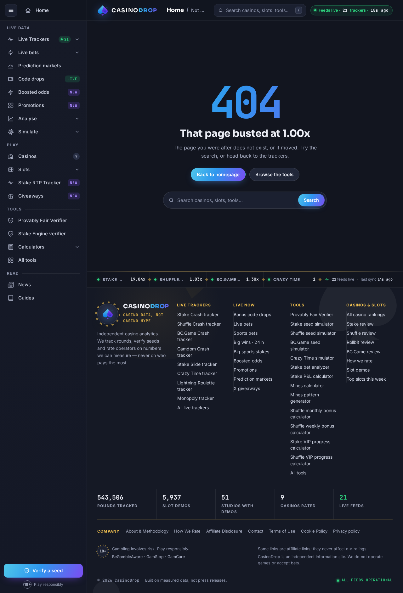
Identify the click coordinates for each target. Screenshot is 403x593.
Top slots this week (366, 379)
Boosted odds (248, 360)
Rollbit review (360, 342)
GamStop (155, 556)
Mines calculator (307, 385)
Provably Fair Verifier (311, 314)
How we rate (359, 360)
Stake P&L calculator (311, 376)
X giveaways (247, 388)
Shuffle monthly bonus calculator (313, 413)
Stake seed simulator (311, 324)
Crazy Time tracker (197, 373)
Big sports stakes (251, 351)
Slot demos (358, 369)
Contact (255, 531)
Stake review (360, 324)
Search (311, 200)
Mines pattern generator (304, 398)
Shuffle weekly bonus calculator (312, 429)
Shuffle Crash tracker (199, 324)
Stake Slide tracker (197, 364)
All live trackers (193, 407)
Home (175, 10)
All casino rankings (366, 314)
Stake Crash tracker (198, 314)
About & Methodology (147, 531)
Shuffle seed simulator (313, 333)
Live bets (243, 324)
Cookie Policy (314, 531)
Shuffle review (361, 333)
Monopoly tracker (195, 398)
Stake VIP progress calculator (310, 444)
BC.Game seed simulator (305, 345)
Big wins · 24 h (249, 342)
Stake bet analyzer (309, 367)
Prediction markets (253, 379)
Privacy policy (346, 531)
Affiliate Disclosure (224, 531)
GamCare (176, 556)
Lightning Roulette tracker (196, 386)
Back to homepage (218, 174)
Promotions (245, 369)
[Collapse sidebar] (11, 10)
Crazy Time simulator (312, 358)
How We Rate (187, 531)
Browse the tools (274, 174)
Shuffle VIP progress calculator (311, 460)
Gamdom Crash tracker (193, 352)
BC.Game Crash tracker (193, 336)
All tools (298, 472)
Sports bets (246, 333)
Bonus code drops (252, 314)
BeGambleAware (127, 556)
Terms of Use (282, 531)
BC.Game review (363, 351)
